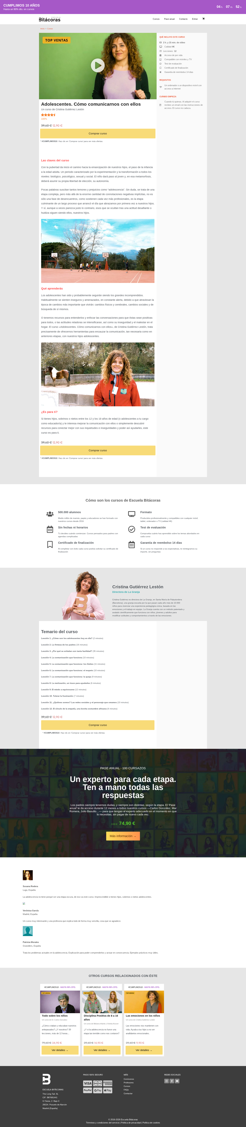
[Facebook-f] (172, 1081)
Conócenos (129, 1079)
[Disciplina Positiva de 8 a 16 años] (102, 1002)
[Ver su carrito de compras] (203, 19)
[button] (98, 66)
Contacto (183, 19)
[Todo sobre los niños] (60, 1002)
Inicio (42, 29)
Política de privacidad (131, 1122)
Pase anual (169, 19)
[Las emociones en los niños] (144, 1002)
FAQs (126, 1090)
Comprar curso (98, 133)
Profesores (129, 1082)
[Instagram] (166, 1081)
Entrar (195, 19)
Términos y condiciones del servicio (102, 1122)
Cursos (156, 19)
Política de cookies (151, 1122)
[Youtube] (177, 1081)
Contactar (128, 1093)
